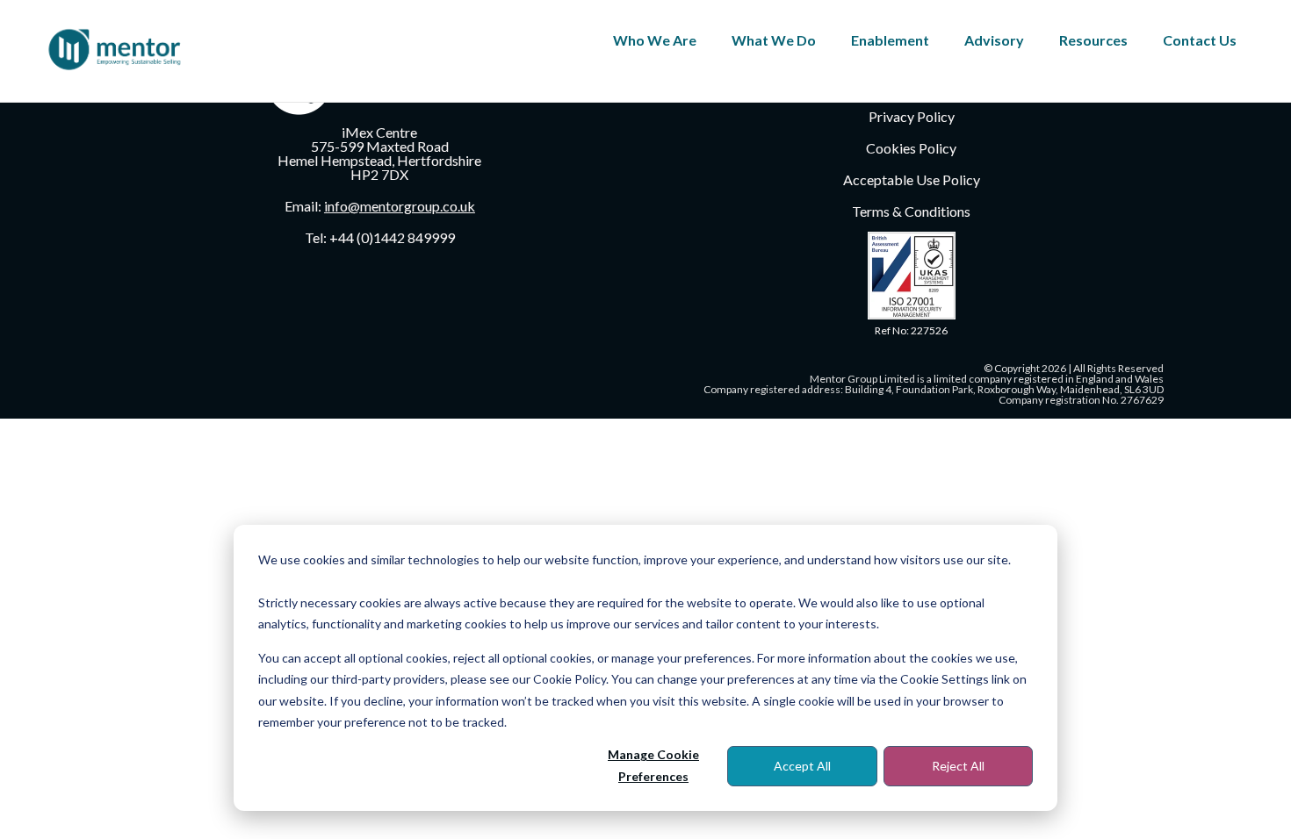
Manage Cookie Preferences (653, 765)
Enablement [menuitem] (890, 40)
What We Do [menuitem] (774, 40)
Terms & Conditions (911, 211)
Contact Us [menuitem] (1200, 40)
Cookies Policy (911, 148)
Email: (380, 205)
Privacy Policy (912, 116)
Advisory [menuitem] (994, 40)
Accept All (802, 765)
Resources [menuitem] (1093, 40)
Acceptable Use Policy (911, 179)
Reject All (958, 765)
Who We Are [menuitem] (654, 40)
